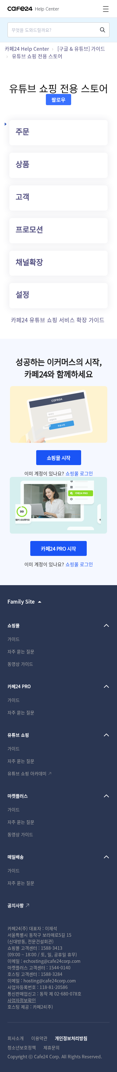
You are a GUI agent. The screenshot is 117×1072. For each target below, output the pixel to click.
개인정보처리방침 (71, 1038)
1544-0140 (60, 967)
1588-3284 (51, 974)
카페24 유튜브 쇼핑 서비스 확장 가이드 (58, 320)
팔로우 (58, 99)
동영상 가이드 (20, 664)
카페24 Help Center (27, 48)
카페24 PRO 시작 (58, 548)
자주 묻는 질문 (20, 651)
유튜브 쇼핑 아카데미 (26, 773)
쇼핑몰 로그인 (79, 473)
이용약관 (39, 1038)
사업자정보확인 (21, 1000)
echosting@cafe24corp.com (51, 961)
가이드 (13, 639)
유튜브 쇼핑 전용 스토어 (37, 56)
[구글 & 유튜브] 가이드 (81, 48)
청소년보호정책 (21, 1047)
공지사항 (15, 905)
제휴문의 (51, 1047)
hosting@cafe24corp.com (49, 980)
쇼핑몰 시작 (59, 457)
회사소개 (15, 1038)
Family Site (21, 601)
